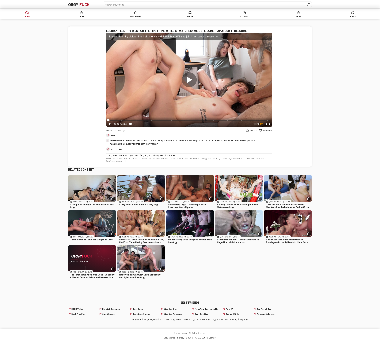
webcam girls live (265, 314)
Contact (212, 337)
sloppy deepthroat (135, 144)
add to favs (116, 149)
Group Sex (164, 319)
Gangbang (135, 16)
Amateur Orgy (203, 319)
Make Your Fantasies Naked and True (207, 309)
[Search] (308, 4)
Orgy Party (176, 319)
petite (251, 140)
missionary (240, 140)
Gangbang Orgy (150, 319)
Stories (244, 16)
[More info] (113, 199)
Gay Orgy (244, 319)
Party (190, 16)
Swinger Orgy (189, 319)
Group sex (158, 155)
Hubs (298, 16)
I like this (253, 130)
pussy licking (117, 144)
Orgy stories (170, 155)
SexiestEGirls (232, 314)
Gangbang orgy (146, 155)
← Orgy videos (112, 155)
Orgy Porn (136, 319)
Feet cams (138, 309)
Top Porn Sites (264, 309)
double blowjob (187, 140)
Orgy (79, 4)
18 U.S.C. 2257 (200, 337)
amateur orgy (117, 140)
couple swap (155, 140)
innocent (228, 140)
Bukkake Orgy (231, 319)
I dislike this (267, 130)
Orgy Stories (217, 319)
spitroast (152, 144)
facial (200, 140)
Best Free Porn (78, 314)
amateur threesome (136, 140)
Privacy (180, 337)
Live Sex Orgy (170, 309)
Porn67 (229, 309)
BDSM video (77, 309)
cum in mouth (170, 140)
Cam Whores (108, 314)
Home (27, 16)
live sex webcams (173, 314)
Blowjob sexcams (111, 309)
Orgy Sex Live (201, 314)
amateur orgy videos (129, 155)
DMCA (188, 337)
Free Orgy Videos (141, 314)
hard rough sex (214, 140)
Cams (353, 16)
